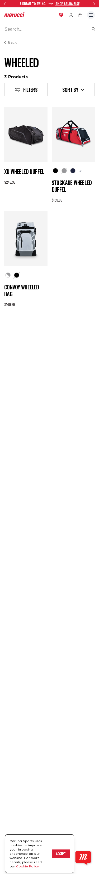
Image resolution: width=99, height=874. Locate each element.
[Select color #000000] (55, 170)
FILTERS (30, 89)
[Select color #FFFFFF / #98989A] (8, 275)
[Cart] (80, 15)
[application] (83, 858)
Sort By (70, 89)
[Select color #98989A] (64, 170)
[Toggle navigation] (91, 15)
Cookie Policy (27, 866)
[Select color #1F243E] (73, 170)
